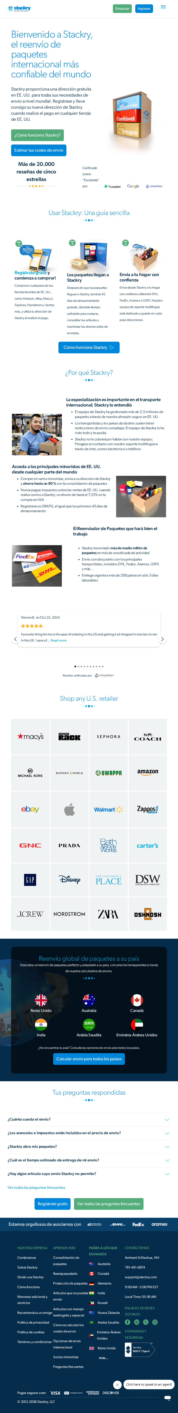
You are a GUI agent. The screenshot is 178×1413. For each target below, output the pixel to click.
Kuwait (103, 1303)
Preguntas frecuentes (68, 1367)
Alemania (104, 1283)
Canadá (103, 1273)
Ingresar (144, 8)
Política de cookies (30, 1332)
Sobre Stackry (27, 1267)
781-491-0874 (135, 1267)
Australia (104, 1264)
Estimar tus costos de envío (38, 150)
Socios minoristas (66, 1357)
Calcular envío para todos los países (88, 1059)
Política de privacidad (33, 1322)
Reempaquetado (65, 1273)
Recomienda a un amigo (34, 1313)
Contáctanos (26, 1257)
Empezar (122, 8)
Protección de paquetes (70, 1283)
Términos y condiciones (34, 1342)
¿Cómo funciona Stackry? (37, 135)
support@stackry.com (141, 1277)
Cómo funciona (28, 1287)
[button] (163, 8)
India (101, 1293)
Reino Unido (107, 1348)
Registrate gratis (52, 1204)
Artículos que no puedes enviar (70, 1296)
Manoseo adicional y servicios (32, 1300)
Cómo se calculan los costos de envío (68, 1328)
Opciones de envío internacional (67, 1344)
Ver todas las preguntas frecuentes (108, 1204)
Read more (58, 640)
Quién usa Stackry (30, 1277)
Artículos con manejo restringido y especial (68, 1312)
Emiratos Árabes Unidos (109, 1335)
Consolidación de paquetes (66, 1261)
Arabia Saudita (108, 1322)
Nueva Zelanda (109, 1313)
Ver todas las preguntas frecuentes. (37, 1188)
